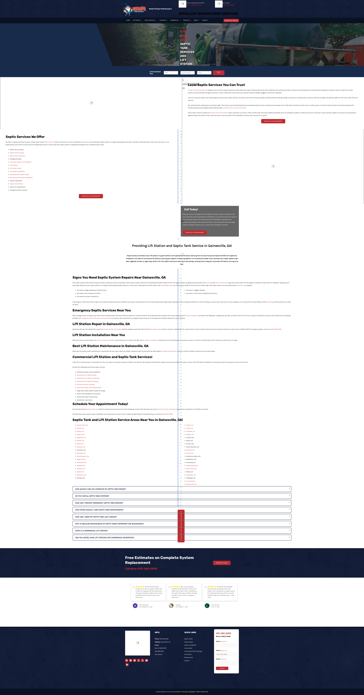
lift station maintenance (169, 351)
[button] (141, 20)
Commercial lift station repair (19, 174)
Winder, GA (80, 472)
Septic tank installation (17, 156)
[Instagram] (134, 660)
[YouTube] (146, 660)
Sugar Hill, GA (81, 459)
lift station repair (155, 329)
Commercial (188, 648)
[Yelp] (142, 660)
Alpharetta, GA (191, 475)
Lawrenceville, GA (82, 425)
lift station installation (150, 340)
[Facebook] (130, 660)
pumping (209, 283)
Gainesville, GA (49, 142)
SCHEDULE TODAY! (222, 563)
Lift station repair (15, 168)
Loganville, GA (81, 437)
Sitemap (185, 692)
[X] (138, 660)
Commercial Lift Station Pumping (87, 381)
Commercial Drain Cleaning (85, 384)
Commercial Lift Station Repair (87, 375)
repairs (170, 285)
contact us (140, 261)
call (165, 142)
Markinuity (204, 692)
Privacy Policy (160, 692)
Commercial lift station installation (21, 177)
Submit (219, 72)
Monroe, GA (80, 440)
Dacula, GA (80, 428)
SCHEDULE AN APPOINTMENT (273, 121)
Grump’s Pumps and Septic (197, 90)
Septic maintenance (16, 184)
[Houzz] (127, 664)
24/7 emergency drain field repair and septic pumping (95, 318)
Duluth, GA (189, 453)
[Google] (126, 660)
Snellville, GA (190, 431)
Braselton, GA (81, 453)
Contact (186, 660)
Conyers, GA (190, 434)
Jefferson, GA (81, 469)
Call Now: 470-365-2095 (141, 568)
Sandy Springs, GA (192, 465)
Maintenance (188, 657)
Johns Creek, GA (191, 469)
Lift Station (188, 654)
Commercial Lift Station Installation (88, 378)
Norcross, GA (190, 450)
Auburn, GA (80, 431)
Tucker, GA (189, 428)
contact (225, 108)
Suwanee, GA (81, 447)
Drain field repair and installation (20, 162)
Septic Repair (188, 642)
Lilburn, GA (189, 425)
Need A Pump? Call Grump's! (160, 9)
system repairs (220, 283)
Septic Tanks (188, 639)
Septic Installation (190, 645)
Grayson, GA (80, 434)
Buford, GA (80, 444)
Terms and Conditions (174, 692)
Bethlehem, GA (81, 475)
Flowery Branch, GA (83, 456)
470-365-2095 (276, 329)
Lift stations (14, 165)
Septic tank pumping (17, 153)
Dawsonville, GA (191, 484)
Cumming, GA (190, 481)
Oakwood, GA (81, 465)
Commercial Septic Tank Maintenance (89, 387)
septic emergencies (192, 315)
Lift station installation (17, 171)
